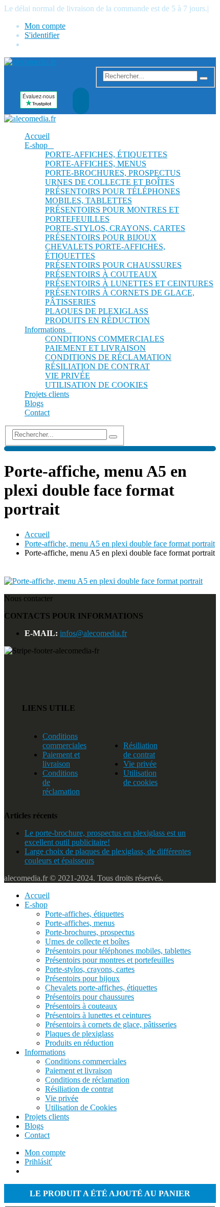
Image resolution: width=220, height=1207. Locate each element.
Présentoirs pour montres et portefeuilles (109, 960)
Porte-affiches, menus (95, 163)
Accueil (37, 136)
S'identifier (42, 35)
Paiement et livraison (95, 348)
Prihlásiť (38, 1161)
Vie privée (67, 375)
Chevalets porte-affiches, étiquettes (101, 987)
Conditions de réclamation (108, 357)
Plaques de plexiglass (96, 311)
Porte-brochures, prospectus (113, 172)
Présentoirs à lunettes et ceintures (129, 283)
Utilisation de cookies (140, 778)
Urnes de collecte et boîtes (109, 182)
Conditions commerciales (104, 338)
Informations (45, 329)
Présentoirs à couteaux (101, 274)
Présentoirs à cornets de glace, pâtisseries (111, 1024)
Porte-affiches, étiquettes (106, 154)
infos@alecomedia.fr (93, 633)
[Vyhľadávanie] (204, 78)
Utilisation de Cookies (96, 384)
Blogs (34, 403)
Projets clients (47, 394)
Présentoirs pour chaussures (113, 265)
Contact (37, 412)
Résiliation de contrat (97, 366)
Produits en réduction (97, 320)
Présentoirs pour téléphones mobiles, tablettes (112, 196)
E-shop (36, 145)
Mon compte (45, 26)
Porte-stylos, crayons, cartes (115, 228)
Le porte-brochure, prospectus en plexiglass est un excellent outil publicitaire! (105, 837)
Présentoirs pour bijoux (101, 237)
